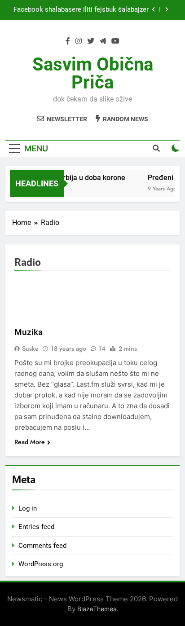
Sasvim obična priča (92, 73)
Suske (30, 348)
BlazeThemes (96, 609)
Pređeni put (166, 177)
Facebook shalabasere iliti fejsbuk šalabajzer (81, 9)
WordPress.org (40, 564)
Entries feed (36, 527)
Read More (29, 441)
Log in (27, 508)
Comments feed (42, 546)
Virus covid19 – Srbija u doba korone (65, 177)
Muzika (28, 332)
